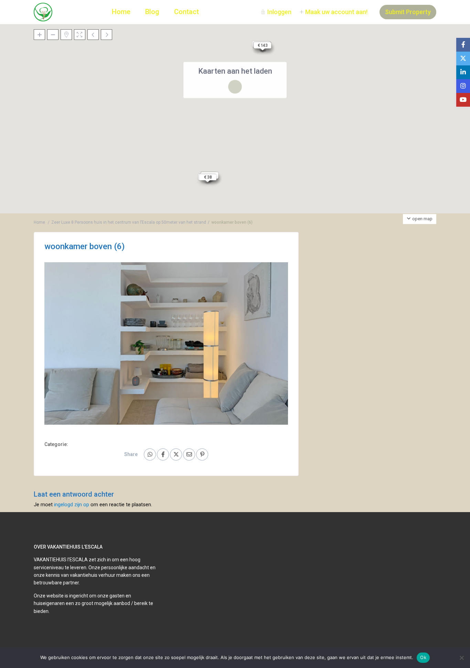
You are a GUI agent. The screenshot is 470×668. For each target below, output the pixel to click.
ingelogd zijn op (71, 504)
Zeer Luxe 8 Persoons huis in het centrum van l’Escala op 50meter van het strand (128, 222)
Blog (152, 12)
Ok (423, 657)
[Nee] (461, 657)
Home (121, 12)
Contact (186, 12)
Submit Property (408, 11)
